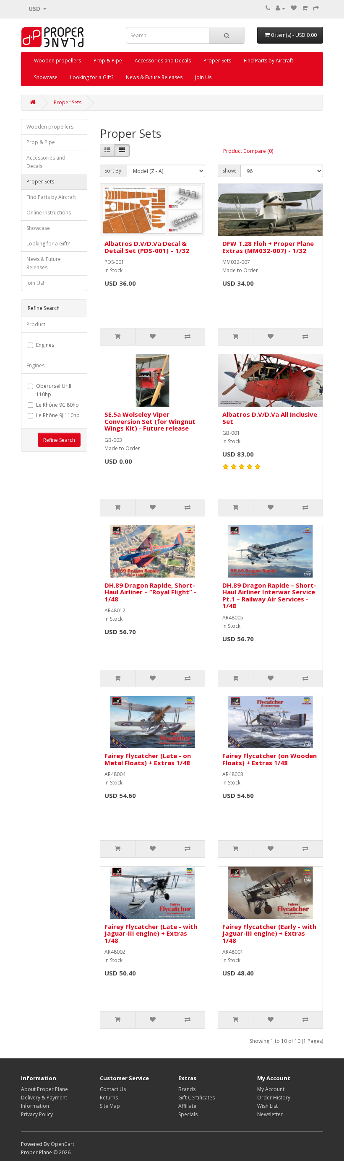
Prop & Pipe (108, 60)
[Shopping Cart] (305, 8)
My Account (270, 1089)
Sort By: (113, 170)
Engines (45, 344)
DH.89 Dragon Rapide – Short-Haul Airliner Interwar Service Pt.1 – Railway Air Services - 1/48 (269, 595)
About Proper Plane (44, 1089)
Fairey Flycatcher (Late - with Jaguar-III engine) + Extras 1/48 (150, 933)
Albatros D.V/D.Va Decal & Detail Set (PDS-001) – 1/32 (146, 247)
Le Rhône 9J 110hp (58, 415)
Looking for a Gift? (91, 77)
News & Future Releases (154, 77)
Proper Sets (217, 60)
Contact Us (113, 1089)
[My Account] (280, 8)
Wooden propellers (57, 60)
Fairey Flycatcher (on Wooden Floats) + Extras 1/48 (269, 759)
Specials (188, 1114)
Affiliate (187, 1105)
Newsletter (270, 1114)
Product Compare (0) (248, 151)
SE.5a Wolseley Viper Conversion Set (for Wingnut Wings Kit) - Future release (149, 421)
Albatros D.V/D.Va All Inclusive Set (269, 418)
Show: (229, 170)
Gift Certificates (196, 1097)
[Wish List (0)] (294, 8)
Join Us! (204, 77)
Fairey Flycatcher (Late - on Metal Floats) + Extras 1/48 (147, 759)
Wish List (267, 1105)
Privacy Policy (37, 1114)
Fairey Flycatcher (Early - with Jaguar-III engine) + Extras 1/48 (269, 933)
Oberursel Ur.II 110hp (53, 390)
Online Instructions (48, 212)
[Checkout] (316, 8)
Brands (186, 1089)
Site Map (110, 1105)
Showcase (45, 77)
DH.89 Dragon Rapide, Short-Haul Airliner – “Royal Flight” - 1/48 (150, 592)
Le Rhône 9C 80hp (57, 404)
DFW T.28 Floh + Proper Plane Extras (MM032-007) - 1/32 (268, 247)
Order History (273, 1097)
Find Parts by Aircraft (268, 60)
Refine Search (59, 440)
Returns (109, 1097)
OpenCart (62, 1144)
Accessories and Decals (163, 60)
